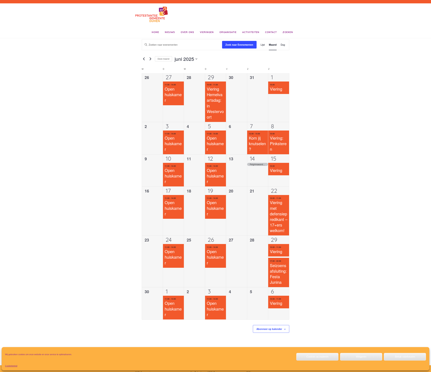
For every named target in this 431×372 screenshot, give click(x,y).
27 (169, 77)
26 (211, 239)
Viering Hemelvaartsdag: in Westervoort (215, 103)
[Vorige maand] (144, 59)
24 (169, 239)
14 (252, 158)
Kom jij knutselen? (257, 143)
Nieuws (170, 32)
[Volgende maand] (150, 59)
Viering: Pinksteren (278, 143)
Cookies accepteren (317, 356)
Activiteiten (250, 32)
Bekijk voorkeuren (405, 356)
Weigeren (361, 356)
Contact (271, 32)
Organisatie (228, 32)
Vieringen (207, 32)
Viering (276, 89)
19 (210, 190)
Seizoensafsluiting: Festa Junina (278, 273)
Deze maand (163, 58)
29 (211, 77)
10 (168, 158)
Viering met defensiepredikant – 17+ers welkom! (278, 216)
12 (210, 158)
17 (168, 190)
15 (273, 158)
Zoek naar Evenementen (239, 44)
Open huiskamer (173, 94)
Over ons (187, 32)
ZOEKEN (288, 32)
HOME (155, 32)
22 (274, 190)
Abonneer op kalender (269, 329)
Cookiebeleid (11, 366)
